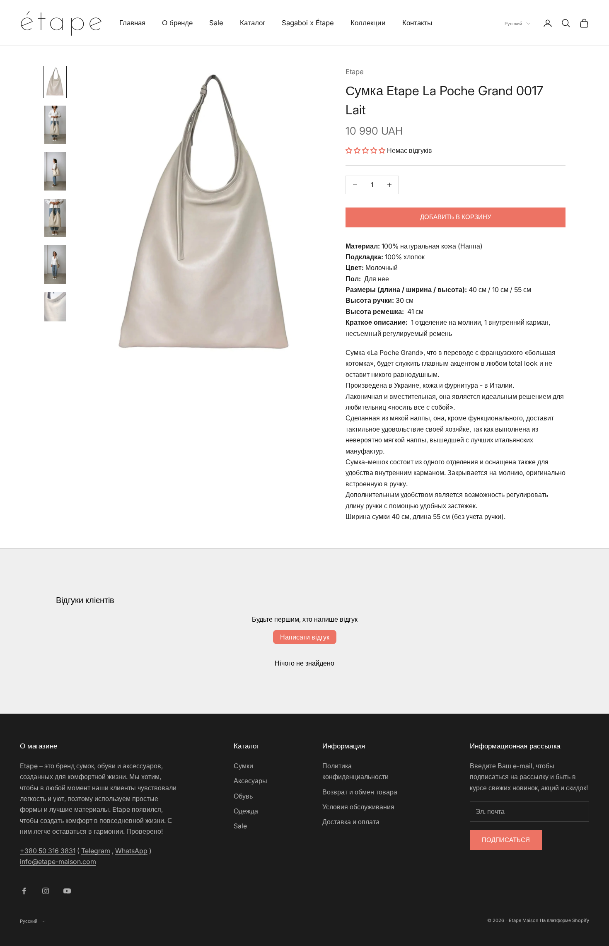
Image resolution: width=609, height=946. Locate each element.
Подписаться (506, 840)
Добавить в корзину (455, 217)
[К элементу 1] (55, 82)
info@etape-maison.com (58, 861)
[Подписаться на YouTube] (67, 891)
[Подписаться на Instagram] (45, 891)
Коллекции (368, 23)
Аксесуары (250, 781)
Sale (216, 23)
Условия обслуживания (358, 807)
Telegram (95, 851)
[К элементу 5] (55, 264)
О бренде (177, 23)
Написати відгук (304, 637)
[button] (365, 150)
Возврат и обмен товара (359, 792)
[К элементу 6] (55, 306)
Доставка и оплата (350, 822)
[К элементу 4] (55, 218)
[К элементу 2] (55, 125)
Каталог (252, 23)
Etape (355, 72)
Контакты (417, 23)
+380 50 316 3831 (47, 851)
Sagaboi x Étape (308, 23)
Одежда (246, 811)
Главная (132, 23)
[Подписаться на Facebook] (24, 891)
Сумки (243, 766)
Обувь (243, 796)
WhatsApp (131, 851)
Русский (513, 24)
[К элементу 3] (55, 171)
